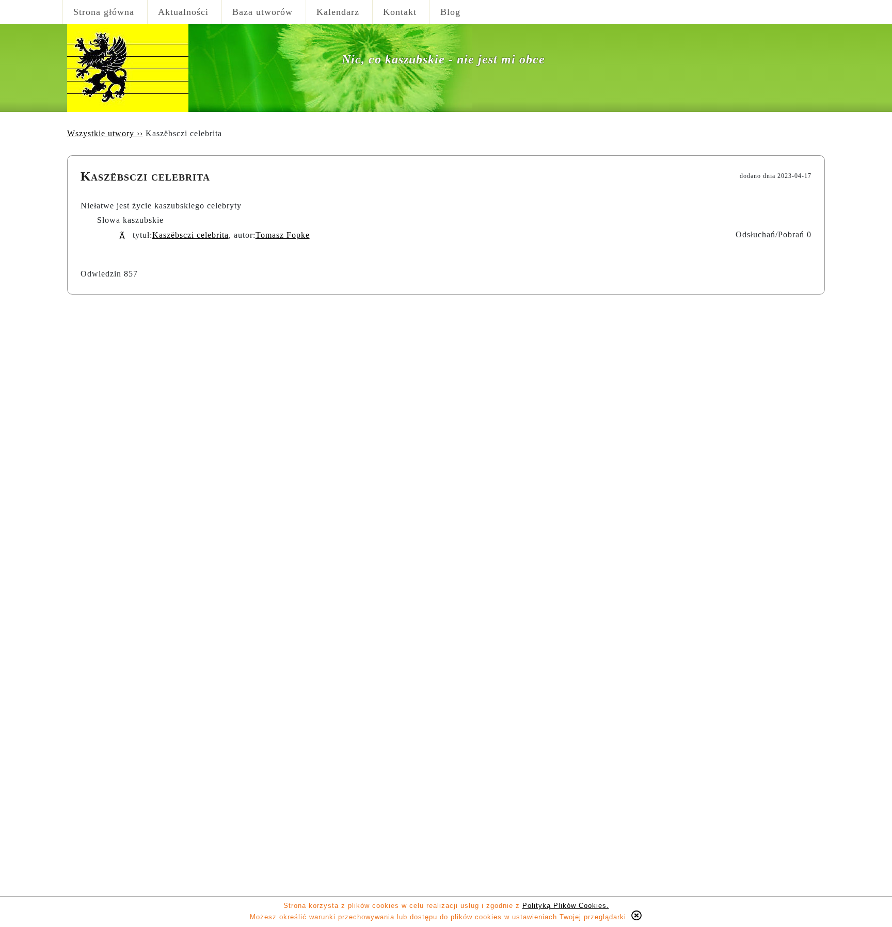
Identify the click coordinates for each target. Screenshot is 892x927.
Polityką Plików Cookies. (565, 905)
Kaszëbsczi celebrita (190, 235)
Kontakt (400, 12)
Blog (450, 12)
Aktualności (183, 12)
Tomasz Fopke (283, 235)
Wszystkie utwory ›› (105, 133)
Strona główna (103, 12)
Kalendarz (337, 12)
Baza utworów (262, 12)
